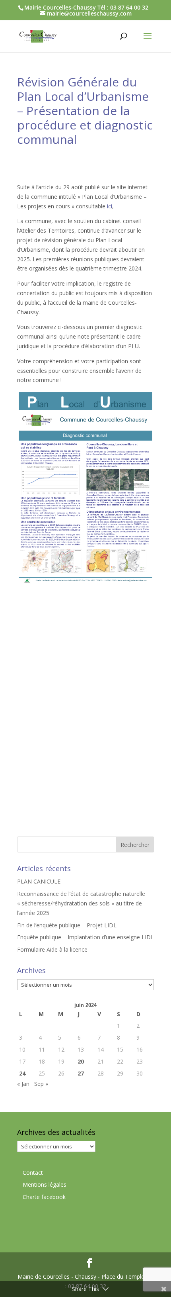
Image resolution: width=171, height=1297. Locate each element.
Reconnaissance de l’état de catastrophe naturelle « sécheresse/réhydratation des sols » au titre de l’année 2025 (81, 903)
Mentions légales (44, 1184)
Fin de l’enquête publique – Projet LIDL (67, 925)
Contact (33, 1172)
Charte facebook (44, 1197)
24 (22, 1073)
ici (109, 206)
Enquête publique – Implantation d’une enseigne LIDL (85, 937)
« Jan (23, 1083)
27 (81, 1073)
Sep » (41, 1083)
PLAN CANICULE (38, 881)
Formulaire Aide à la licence (52, 949)
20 (81, 1061)
